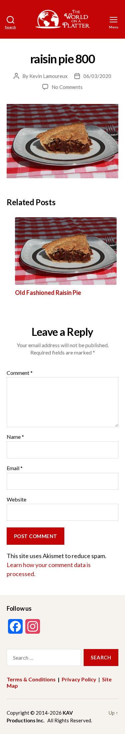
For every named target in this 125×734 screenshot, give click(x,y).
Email (15, 468)
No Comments (67, 87)
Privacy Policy (79, 679)
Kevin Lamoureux (48, 76)
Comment (20, 373)
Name (15, 437)
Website (16, 499)
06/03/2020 (97, 76)
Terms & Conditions (31, 679)
